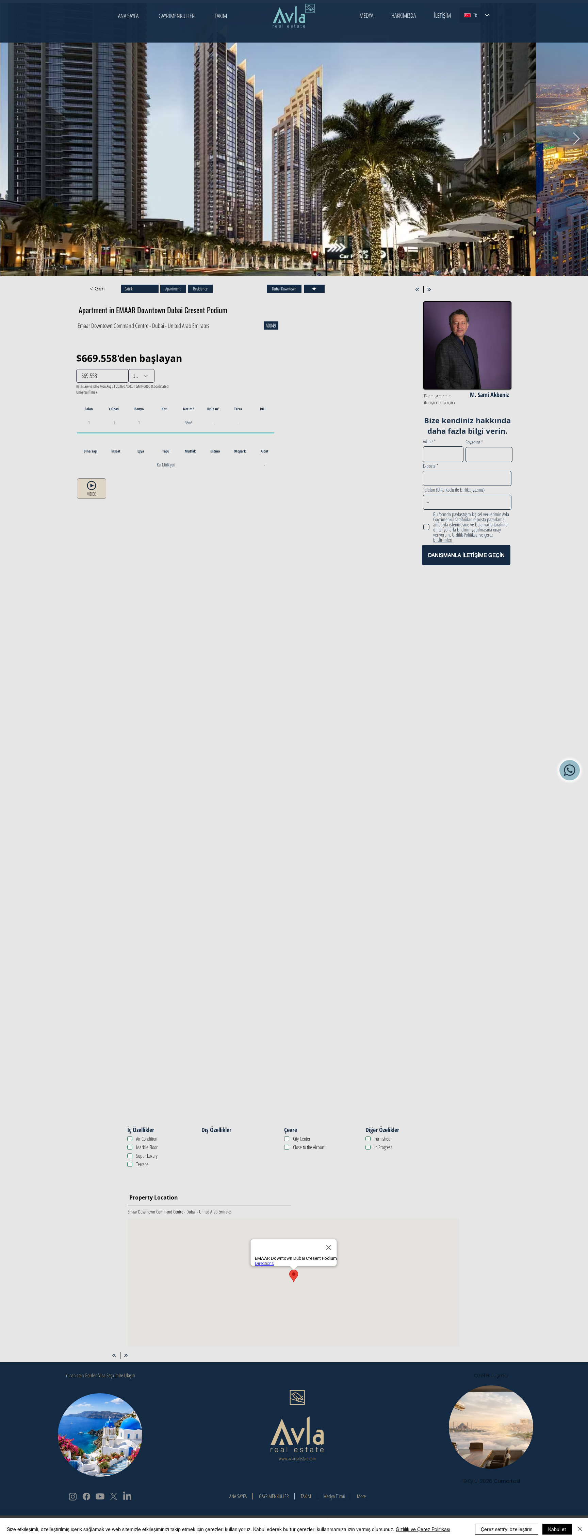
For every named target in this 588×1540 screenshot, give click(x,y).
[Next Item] (576, 139)
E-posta (429, 466)
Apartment (173, 289)
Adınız (428, 441)
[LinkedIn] (127, 1496)
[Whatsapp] (569, 770)
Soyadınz (473, 442)
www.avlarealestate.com (297, 1458)
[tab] (286, 606)
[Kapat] (580, 1529)
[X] (114, 1496)
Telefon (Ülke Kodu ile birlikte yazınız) (454, 489)
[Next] (429, 289)
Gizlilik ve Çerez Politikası (423, 1529)
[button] (366, 15)
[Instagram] (73, 1496)
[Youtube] (100, 1496)
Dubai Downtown (284, 289)
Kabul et (557, 1529)
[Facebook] (86, 1496)
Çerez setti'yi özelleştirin (507, 1529)
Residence (200, 289)
